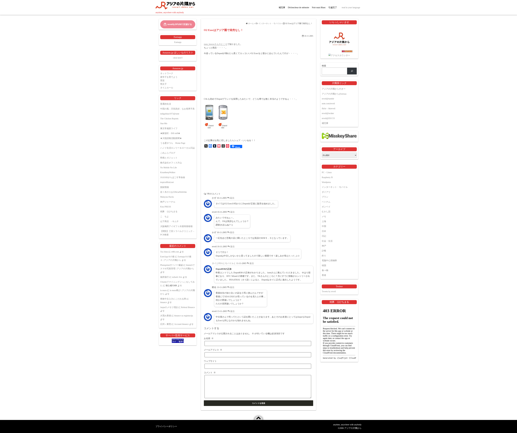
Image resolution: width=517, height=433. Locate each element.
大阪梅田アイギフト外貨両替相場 (176, 226)
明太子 (163, 84)
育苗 (162, 80)
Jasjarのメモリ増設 (169, 307)
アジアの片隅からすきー (333, 89)
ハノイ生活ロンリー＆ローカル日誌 (177, 148)
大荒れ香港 (165, 315)
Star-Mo (163, 123)
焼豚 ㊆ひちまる (168, 211)
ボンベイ (326, 207)
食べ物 (325, 270)
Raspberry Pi (327, 177)
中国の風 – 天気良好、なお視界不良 (177, 109)
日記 (324, 236)
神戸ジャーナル (167, 202)
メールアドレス (213, 350)
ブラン (325, 197)
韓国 (324, 265)
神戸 (324, 246)
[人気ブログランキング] (339, 52)
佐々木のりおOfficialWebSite (173, 192)
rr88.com (175, 252)
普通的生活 (165, 104)
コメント (210, 372)
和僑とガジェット (168, 158)
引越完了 (332, 7)
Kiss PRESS (165, 207)
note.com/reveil (328, 103)
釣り (324, 256)
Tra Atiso (164, 252)
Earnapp (177, 42)
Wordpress (326, 182)
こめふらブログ (167, 153)
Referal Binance (188, 307)
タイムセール (166, 87)
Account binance (181, 324)
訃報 (324, 251)
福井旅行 (164, 277)
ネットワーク (166, 73)
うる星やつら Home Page (172, 143)
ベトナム (326, 202)
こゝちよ (164, 216)
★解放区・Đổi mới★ (170, 133)
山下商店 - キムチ (169, 221)
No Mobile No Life (168, 167)
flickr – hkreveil (328, 108)
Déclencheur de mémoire (298, 7)
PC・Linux (327, 172)
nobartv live (177, 277)
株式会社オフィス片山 (171, 163)
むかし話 (326, 211)
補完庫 (282, 7)
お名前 (209, 338)
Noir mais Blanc (319, 7)
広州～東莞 (165, 324)
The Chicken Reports (169, 118)
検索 (324, 66)
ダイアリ (326, 192)
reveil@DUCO (328, 118)
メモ (324, 216)
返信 (231, 198)
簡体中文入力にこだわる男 (173, 299)
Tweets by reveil (329, 291)
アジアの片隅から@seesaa (334, 94)
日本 (324, 231)
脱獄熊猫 (164, 187)
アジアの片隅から (352, 428)
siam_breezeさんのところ (215, 44)
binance (163, 302)
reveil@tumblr (328, 99)
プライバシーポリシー (166, 426)
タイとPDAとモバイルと (224, 263)
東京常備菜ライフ (168, 128)
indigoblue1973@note (169, 114)
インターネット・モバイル (335, 187)
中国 (324, 226)
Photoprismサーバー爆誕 (171, 265)
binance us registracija (183, 315)
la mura (163, 290)
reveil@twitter (328, 113)
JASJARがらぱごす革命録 (172, 177)
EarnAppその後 (167, 256)
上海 (324, 221)
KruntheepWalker (167, 172)
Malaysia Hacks (167, 197)
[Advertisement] (258, 76)
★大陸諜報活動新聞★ (171, 138)
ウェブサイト (210, 361)
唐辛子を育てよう (168, 77)
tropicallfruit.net (167, 182)
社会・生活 (327, 241)
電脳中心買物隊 (329, 260)
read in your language (351, 7)
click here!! (178, 58)
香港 (324, 275)
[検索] (352, 71)
